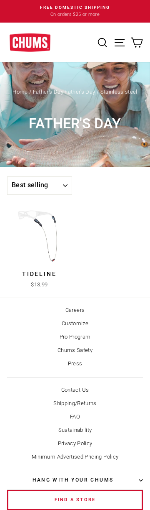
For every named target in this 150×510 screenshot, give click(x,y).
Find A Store (75, 499)
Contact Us (75, 390)
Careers (75, 310)
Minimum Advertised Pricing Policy (75, 457)
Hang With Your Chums (73, 480)
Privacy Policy (75, 443)
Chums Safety (75, 350)
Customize (75, 323)
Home (20, 92)
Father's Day (48, 92)
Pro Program (75, 337)
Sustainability (75, 430)
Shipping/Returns (75, 403)
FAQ (75, 416)
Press (75, 363)
